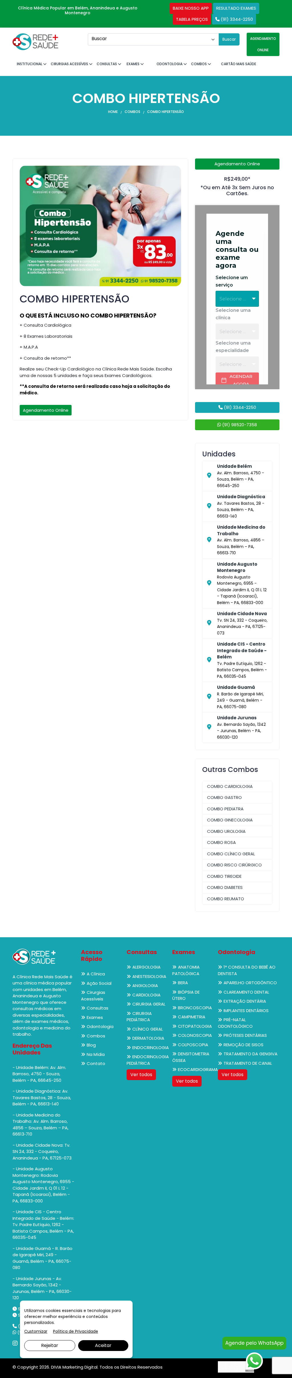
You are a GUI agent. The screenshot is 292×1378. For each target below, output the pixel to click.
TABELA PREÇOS (192, 19)
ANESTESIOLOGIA (149, 976)
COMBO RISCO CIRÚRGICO (234, 865)
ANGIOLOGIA (145, 985)
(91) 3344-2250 (236, 19)
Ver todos (141, 1074)
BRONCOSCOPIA (195, 1008)
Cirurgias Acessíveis (70, 63)
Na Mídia (96, 1054)
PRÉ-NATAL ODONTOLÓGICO (235, 1023)
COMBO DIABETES (225, 887)
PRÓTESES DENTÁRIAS (245, 1035)
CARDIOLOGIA (146, 995)
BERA (183, 983)
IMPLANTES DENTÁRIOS (246, 1011)
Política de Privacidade (75, 1331)
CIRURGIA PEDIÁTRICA (139, 1016)
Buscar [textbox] (99, 38)
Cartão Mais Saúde (238, 63)
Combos (199, 63)
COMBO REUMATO (225, 899)
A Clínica (96, 974)
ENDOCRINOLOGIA (150, 1048)
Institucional (30, 63)
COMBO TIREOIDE (224, 876)
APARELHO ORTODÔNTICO (250, 983)
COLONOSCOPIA (195, 1035)
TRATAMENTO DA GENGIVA (250, 1054)
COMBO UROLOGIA (226, 831)
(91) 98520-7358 (239, 425)
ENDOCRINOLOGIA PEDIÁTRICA (148, 1060)
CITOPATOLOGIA (195, 1026)
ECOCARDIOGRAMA (198, 1069)
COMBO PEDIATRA (225, 809)
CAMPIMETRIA (191, 1017)
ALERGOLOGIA (146, 967)
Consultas (107, 63)
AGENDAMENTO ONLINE (263, 44)
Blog (91, 1045)
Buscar (229, 39)
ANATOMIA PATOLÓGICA (186, 970)
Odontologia (170, 63)
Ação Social (99, 983)
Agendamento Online (45, 410)
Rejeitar (49, 1345)
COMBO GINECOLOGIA (230, 820)
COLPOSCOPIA (193, 1045)
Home (113, 111)
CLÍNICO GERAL (147, 1029)
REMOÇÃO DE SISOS (243, 1045)
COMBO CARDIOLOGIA (230, 786)
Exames (133, 63)
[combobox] (153, 39)
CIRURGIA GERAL (148, 1004)
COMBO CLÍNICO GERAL (231, 854)
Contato (96, 1063)
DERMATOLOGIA (148, 1038)
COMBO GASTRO (224, 797)
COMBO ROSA (221, 842)
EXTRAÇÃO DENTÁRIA (245, 1001)
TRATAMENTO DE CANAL (248, 1063)
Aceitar (103, 1345)
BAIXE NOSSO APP (191, 8)
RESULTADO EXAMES (236, 8)
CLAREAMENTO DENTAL (246, 992)
